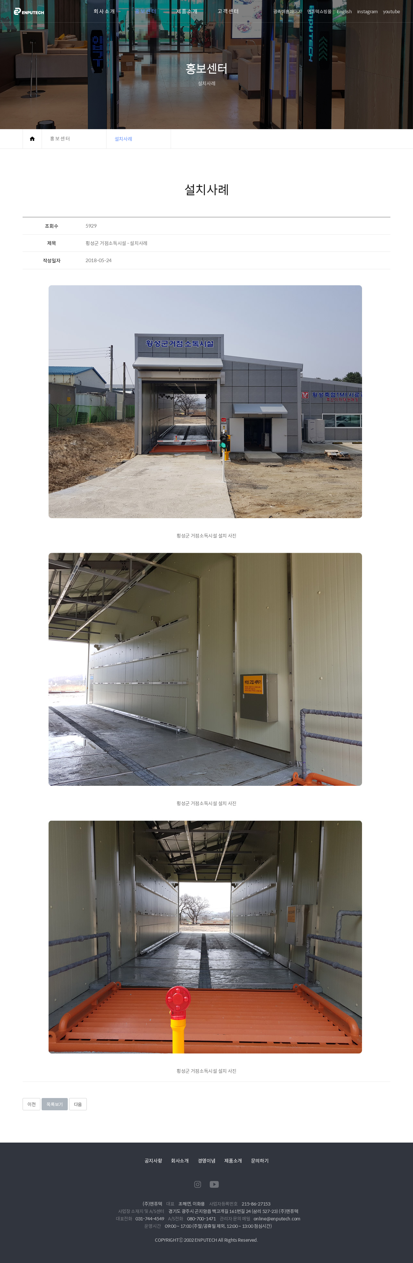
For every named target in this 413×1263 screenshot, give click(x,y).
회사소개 (105, 11)
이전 (31, 1104)
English (344, 11)
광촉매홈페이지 (287, 11)
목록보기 (54, 1104)
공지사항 (153, 1160)
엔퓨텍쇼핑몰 (319, 11)
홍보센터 (146, 11)
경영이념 (207, 1160)
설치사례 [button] (123, 138)
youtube (391, 11)
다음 (78, 1104)
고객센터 (228, 11)
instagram (367, 11)
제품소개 (187, 11)
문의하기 (260, 1160)
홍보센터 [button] (60, 138)
